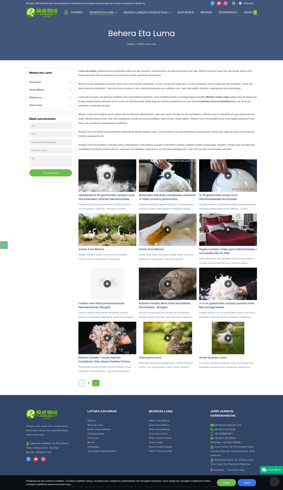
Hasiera (77, 12)
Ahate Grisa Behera (159, 425)
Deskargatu (228, 12)
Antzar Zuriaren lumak (160, 446)
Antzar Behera (36, 89)
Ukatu (247, 482)
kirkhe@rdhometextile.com (227, 425)
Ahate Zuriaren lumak (160, 438)
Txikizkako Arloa (95, 433)
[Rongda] (4, 245)
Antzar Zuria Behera (159, 429)
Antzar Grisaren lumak (160, 451)
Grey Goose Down (158, 433)
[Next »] (96, 383)
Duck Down (35, 82)
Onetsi (226, 482)
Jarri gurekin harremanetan (101, 451)
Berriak (206, 12)
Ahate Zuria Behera (159, 420)
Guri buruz (186, 12)
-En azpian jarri (50, 173)
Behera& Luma (95, 425)
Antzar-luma (35, 105)
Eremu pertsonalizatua (99, 429)
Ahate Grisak (155, 442)
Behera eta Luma (101, 12)
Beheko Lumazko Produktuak (146, 12)
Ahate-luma (35, 97)
